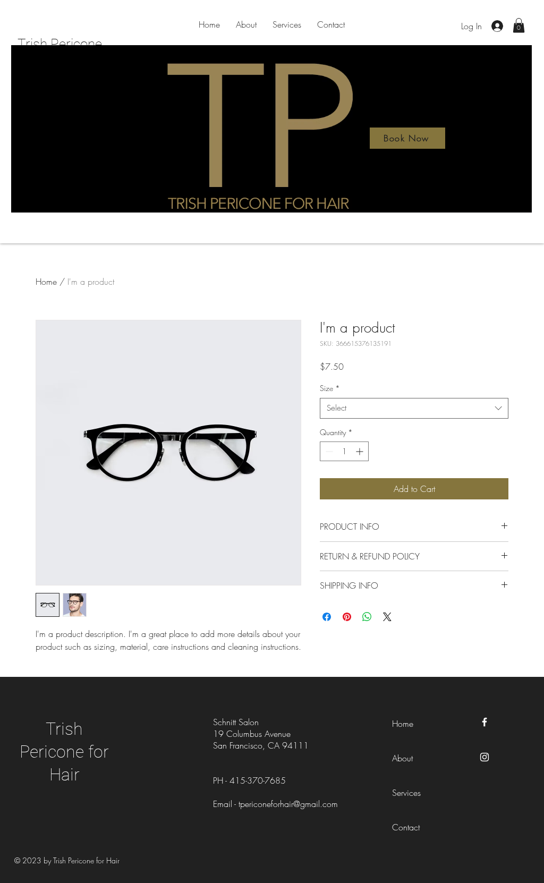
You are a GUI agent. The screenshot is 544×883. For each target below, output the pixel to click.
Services (406, 793)
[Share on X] (387, 616)
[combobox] (414, 408)
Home (46, 281)
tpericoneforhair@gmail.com (288, 804)
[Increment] (360, 451)
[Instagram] (484, 757)
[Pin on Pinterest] (347, 616)
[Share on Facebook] (326, 616)
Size (330, 388)
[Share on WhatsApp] (367, 616)
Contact (406, 827)
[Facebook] (484, 722)
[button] (519, 25)
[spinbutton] (344, 451)
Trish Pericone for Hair (64, 752)
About (402, 758)
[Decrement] (328, 451)
